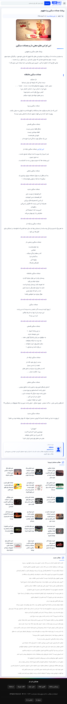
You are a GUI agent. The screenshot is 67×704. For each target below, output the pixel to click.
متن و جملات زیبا (51, 16)
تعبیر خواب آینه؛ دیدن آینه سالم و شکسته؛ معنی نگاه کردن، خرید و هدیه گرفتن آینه (42, 669)
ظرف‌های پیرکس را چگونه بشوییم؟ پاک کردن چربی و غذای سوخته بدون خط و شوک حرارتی (40, 620)
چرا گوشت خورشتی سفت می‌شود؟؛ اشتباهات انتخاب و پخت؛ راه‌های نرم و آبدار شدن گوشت (40, 673)
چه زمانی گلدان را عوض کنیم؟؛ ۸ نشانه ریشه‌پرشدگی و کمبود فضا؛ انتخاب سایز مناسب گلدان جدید (38, 628)
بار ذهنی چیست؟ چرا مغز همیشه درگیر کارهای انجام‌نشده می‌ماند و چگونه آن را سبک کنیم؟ (40, 593)
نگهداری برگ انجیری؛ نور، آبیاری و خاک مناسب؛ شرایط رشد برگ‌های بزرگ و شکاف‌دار (42, 574)
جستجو (47, 3)
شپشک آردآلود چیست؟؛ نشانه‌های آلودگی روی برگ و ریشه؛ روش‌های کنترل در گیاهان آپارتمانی (39, 571)
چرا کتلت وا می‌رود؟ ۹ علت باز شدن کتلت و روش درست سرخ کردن (46, 616)
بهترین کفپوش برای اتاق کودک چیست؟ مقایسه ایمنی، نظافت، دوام (46, 578)
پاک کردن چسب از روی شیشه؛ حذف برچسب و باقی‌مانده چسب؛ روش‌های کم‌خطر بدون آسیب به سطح (37, 631)
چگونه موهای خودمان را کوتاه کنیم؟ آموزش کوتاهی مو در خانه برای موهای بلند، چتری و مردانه (39, 605)
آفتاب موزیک (21, 687)
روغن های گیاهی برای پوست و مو (55, 601)
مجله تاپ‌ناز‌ (57, 3)
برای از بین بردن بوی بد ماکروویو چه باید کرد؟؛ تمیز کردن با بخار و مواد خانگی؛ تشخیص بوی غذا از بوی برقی (36, 609)
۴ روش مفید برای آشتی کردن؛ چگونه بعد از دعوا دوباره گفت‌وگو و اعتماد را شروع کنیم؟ (42, 582)
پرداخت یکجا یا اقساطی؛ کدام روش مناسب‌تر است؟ (50, 639)
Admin (51, 447)
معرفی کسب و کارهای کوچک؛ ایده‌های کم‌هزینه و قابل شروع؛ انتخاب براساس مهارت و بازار (41, 662)
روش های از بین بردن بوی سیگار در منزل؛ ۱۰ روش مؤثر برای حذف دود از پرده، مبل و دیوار (41, 624)
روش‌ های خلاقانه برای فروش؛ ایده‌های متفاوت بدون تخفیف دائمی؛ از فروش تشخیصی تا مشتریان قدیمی (37, 666)
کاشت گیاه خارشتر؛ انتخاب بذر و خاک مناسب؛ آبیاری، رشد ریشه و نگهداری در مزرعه (42, 563)
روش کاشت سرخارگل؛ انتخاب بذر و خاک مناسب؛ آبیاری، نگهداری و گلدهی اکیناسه (43, 567)
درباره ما (38, 700)
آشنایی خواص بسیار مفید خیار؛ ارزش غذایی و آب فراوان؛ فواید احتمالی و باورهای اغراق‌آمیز (41, 647)
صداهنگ (11, 687)
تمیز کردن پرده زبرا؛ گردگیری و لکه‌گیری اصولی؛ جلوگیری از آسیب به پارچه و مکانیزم (42, 650)
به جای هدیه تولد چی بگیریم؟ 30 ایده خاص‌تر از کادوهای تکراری (47, 597)
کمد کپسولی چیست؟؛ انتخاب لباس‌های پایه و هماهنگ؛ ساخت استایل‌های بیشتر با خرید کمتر (40, 654)
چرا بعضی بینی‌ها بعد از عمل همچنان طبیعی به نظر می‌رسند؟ (48, 635)
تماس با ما (29, 700)
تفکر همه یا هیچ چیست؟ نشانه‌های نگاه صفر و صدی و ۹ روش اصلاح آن (45, 590)
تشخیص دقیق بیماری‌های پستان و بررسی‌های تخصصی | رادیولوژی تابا (45, 658)
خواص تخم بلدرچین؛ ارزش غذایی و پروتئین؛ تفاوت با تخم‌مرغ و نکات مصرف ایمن (42, 643)
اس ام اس (40, 149)
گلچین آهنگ (41, 687)
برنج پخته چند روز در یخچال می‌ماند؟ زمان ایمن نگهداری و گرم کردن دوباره (44, 612)
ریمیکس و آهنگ (53, 687)
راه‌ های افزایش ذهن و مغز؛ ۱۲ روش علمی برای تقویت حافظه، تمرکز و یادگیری (44, 586)
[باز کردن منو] (64, 3)
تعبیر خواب (31, 687)
